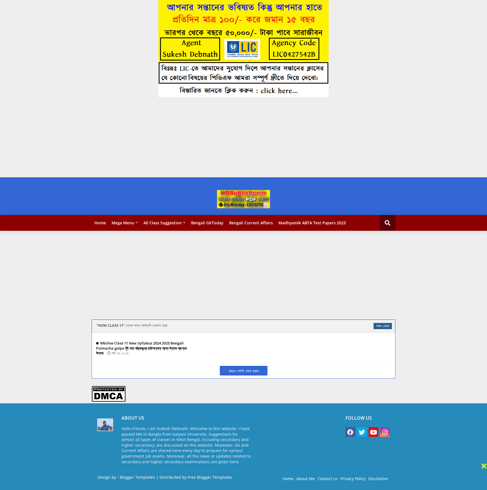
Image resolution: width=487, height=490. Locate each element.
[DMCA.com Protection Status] (109, 400)
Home (100, 222)
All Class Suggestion (162, 222)
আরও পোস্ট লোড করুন (244, 370)
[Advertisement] (169, 138)
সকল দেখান (382, 325)
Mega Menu (123, 222)
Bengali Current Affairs (251, 222)
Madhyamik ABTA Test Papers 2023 (312, 222)
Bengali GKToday (207, 222)
